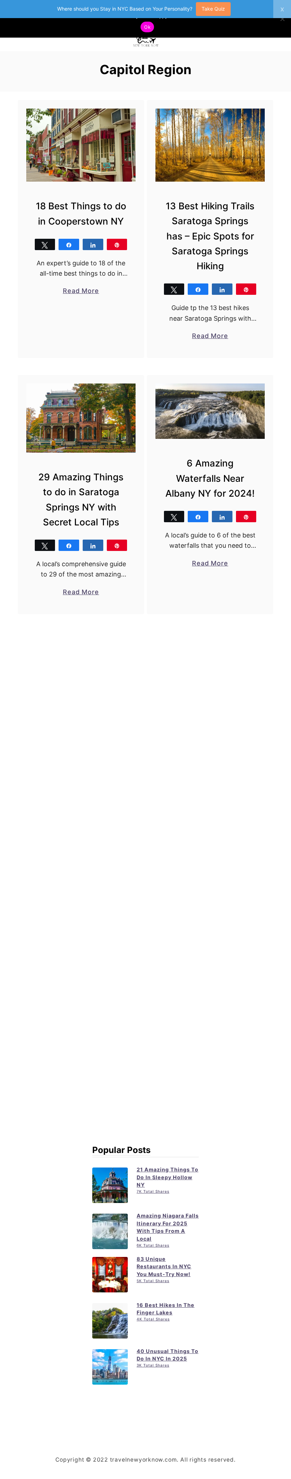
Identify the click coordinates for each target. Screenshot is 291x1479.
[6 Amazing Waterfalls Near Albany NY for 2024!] (210, 411)
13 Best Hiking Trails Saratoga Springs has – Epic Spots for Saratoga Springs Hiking (210, 235)
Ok (147, 27)
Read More (81, 291)
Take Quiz (213, 9)
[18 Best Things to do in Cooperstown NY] (81, 145)
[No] (282, 18)
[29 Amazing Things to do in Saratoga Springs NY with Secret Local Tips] (81, 418)
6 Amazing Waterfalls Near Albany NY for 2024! (210, 478)
